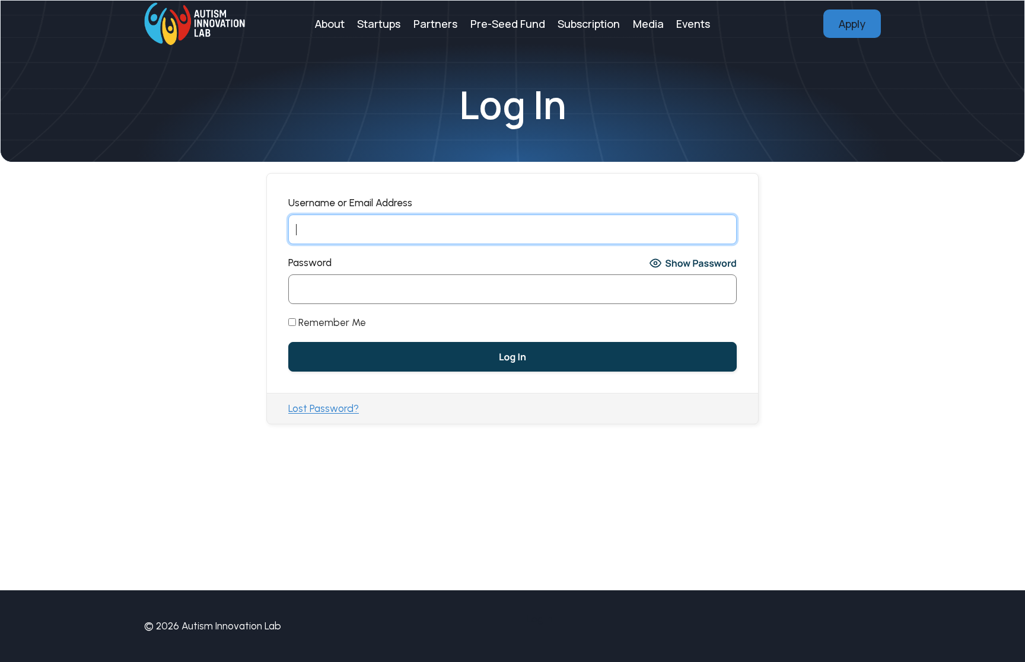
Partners (435, 24)
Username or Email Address (350, 203)
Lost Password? (323, 408)
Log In (540, 619)
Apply (852, 24)
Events (693, 24)
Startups (378, 24)
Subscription (589, 24)
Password (310, 262)
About (330, 24)
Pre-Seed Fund (507, 24)
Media (648, 24)
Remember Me (331, 322)
